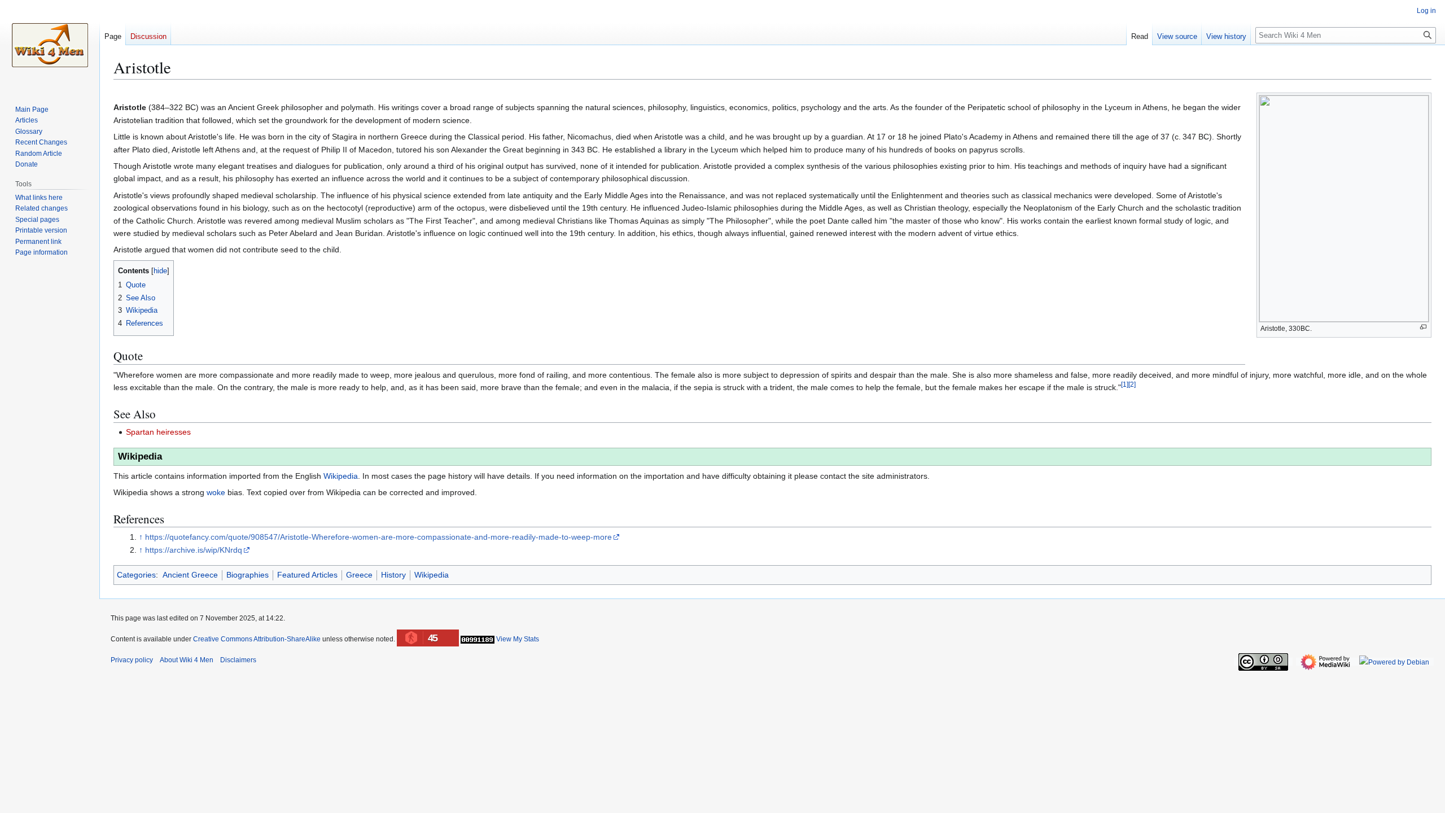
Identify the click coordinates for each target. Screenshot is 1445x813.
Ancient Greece (190, 574)
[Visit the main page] (50, 45)
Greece (359, 574)
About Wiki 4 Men (186, 660)
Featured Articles (307, 574)
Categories (136, 574)
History (393, 574)
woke (216, 492)
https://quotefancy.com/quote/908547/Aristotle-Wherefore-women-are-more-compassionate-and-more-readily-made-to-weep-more (378, 536)
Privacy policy (132, 660)
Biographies (247, 574)
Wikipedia (340, 475)
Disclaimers (238, 660)
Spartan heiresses (158, 431)
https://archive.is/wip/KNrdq (193, 549)
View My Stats (517, 639)
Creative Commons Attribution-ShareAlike (257, 639)
